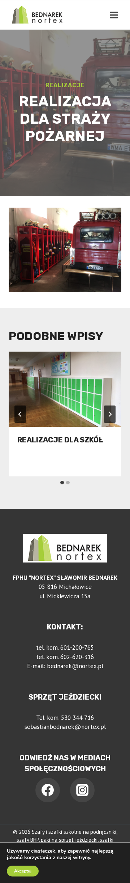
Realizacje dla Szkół (60, 440)
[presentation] (65, 389)
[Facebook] (47, 790)
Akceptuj (22, 871)
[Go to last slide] (20, 414)
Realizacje (65, 85)
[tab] (62, 482)
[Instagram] (82, 790)
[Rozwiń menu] (113, 14)
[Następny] (110, 414)
